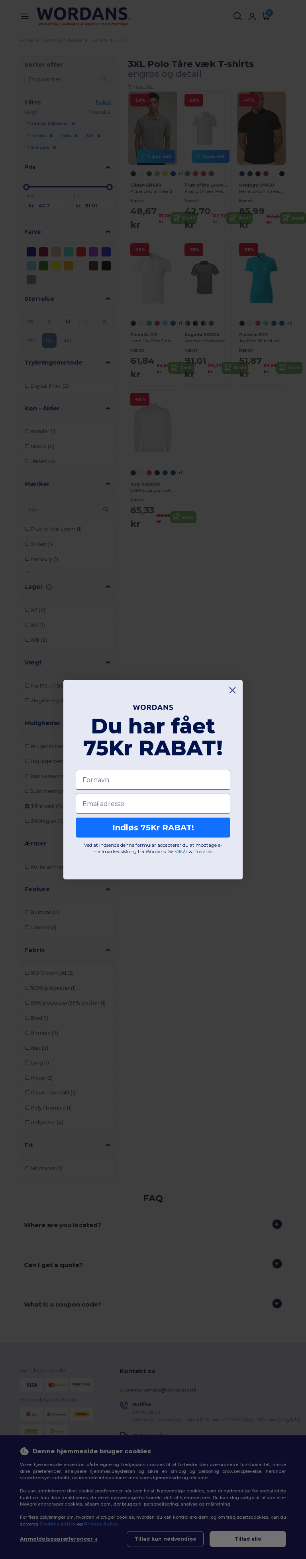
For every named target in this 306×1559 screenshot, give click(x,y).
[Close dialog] (232, 690)
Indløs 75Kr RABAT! (153, 827)
